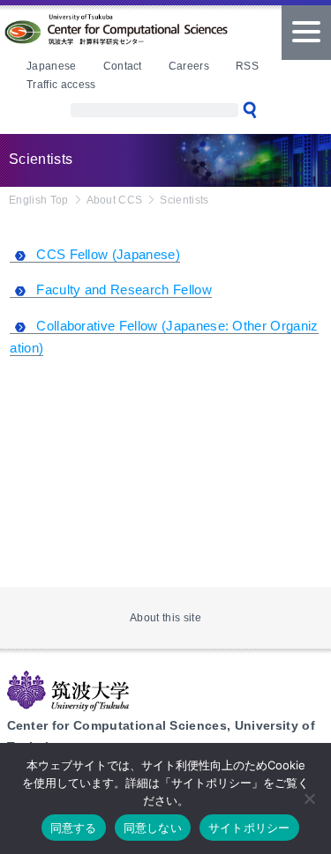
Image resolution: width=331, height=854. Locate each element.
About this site (165, 618)
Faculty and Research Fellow (124, 289)
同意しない (153, 828)
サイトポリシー (249, 828)
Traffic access (60, 84)
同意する (73, 828)
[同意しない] (309, 798)
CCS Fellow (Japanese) (108, 254)
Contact (122, 66)
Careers (189, 66)
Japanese (51, 66)
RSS (247, 66)
